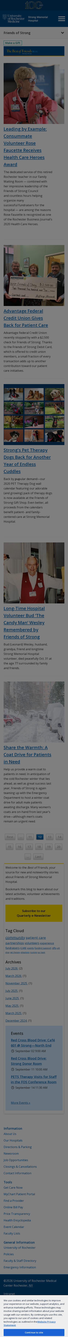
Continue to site (34, 1332)
